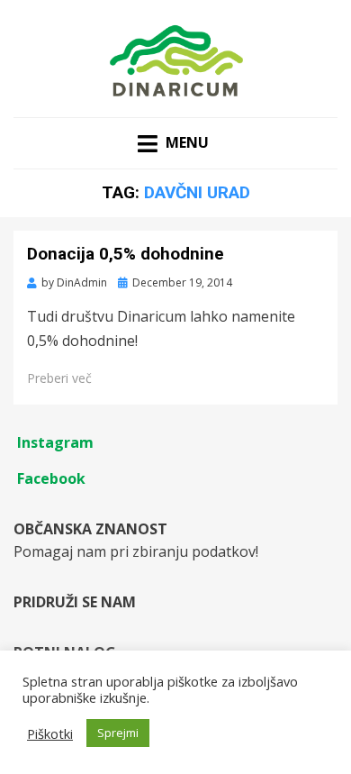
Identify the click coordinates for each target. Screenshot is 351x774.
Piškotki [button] (50, 733)
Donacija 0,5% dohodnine (125, 253)
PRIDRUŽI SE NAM (75, 602)
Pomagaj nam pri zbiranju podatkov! (136, 551)
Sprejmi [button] (118, 732)
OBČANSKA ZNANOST (90, 529)
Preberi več (59, 378)
